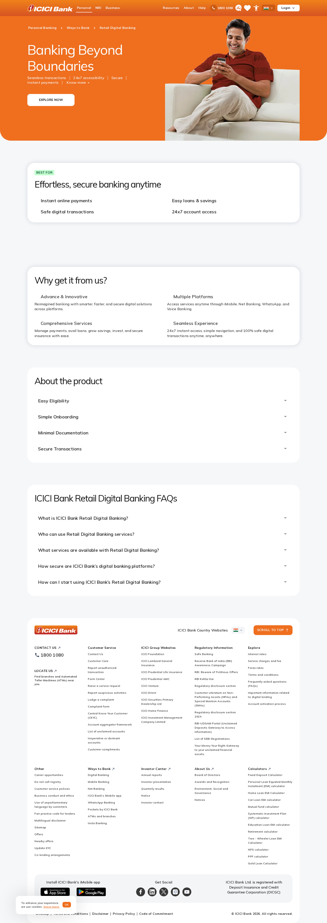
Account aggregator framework (110, 724)
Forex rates (256, 667)
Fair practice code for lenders (54, 813)
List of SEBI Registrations (212, 738)
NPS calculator (258, 849)
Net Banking (96, 788)
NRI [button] (98, 8)
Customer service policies (52, 788)
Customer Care (98, 661)
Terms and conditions (263, 674)
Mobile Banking (98, 781)
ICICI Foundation (152, 654)
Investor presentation (156, 781)
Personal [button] (84, 8)
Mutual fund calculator (263, 806)
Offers (38, 834)
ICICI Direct (148, 692)
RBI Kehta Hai (204, 679)
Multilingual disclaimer (50, 820)
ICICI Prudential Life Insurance (161, 672)
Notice (145, 795)
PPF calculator (258, 856)
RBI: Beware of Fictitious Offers (216, 672)
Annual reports (151, 775)
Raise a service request (104, 685)
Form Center (96, 679)
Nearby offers (44, 841)
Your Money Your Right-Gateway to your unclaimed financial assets (217, 750)
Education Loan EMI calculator (269, 824)
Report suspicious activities (107, 692)
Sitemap (40, 827)
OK (67, 904)
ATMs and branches (102, 816)
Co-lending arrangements (52, 855)
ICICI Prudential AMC (155, 679)
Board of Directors (207, 775)
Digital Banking (98, 775)
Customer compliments (104, 749)
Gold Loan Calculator (262, 863)
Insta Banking (97, 823)
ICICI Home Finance (154, 710)
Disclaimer (100, 914)
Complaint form (98, 706)
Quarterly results (152, 788)
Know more (76, 82)
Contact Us (95, 654)
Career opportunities (48, 775)
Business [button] (113, 8)
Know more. (52, 906)
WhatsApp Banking (101, 802)
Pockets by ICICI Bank (103, 809)
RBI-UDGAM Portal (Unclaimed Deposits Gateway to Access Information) (216, 727)
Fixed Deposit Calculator (265, 775)
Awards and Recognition (212, 781)
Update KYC (42, 848)
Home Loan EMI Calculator (266, 793)
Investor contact (152, 802)
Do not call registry (47, 781)
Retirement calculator (263, 831)
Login (285, 8)
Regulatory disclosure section (215, 685)
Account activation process (267, 703)
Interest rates (257, 654)
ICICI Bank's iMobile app (104, 795)
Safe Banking (204, 654)
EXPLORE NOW (51, 100)
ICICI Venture (150, 685)
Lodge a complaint (101, 699)
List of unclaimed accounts (106, 731)
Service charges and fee (264, 661)
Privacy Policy (124, 914)
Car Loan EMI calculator (264, 799)
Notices (200, 799)
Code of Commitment (156, 914)
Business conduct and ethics (54, 795)
